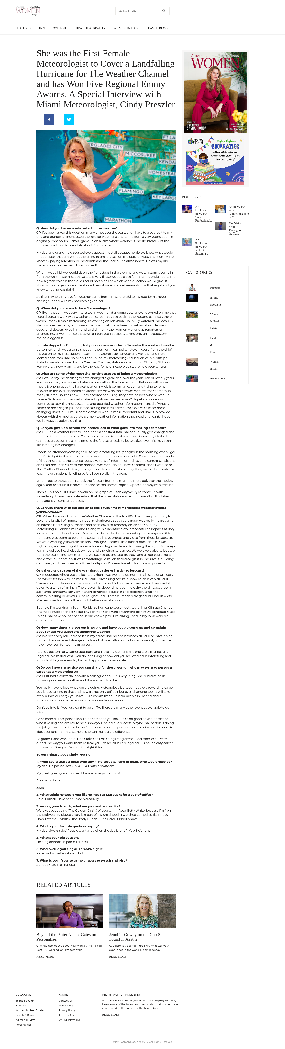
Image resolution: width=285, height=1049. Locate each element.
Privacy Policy (67, 1014)
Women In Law (123, 28)
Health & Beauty (89, 28)
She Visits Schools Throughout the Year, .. (236, 228)
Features (23, 28)
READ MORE (45, 955)
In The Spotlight (52, 28)
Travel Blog (154, 28)
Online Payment (69, 1023)
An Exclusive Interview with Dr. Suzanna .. (201, 246)
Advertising (66, 1009)
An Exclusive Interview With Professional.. (203, 213)
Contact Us (66, 1004)
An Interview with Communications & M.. (239, 212)
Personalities (217, 378)
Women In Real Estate (214, 321)
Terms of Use (67, 1019)
